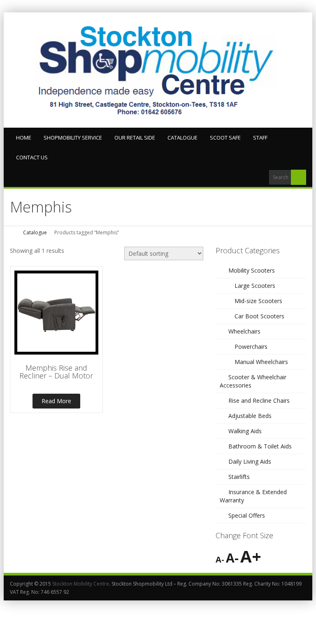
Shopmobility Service (73, 137)
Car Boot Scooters (259, 316)
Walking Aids (245, 431)
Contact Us (32, 157)
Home (23, 137)
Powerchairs (251, 346)
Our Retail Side (134, 137)
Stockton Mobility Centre (80, 583)
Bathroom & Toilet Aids (260, 446)
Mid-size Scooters (258, 301)
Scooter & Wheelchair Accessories (253, 381)
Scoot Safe (225, 137)
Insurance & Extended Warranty (253, 496)
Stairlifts (239, 477)
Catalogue (182, 137)
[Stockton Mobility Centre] (158, 70)
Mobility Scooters (251, 270)
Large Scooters (255, 285)
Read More (56, 401)
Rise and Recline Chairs (259, 400)
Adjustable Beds (250, 416)
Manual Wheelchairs (261, 362)
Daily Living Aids (249, 461)
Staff (260, 137)
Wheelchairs (244, 331)
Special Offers (246, 515)
